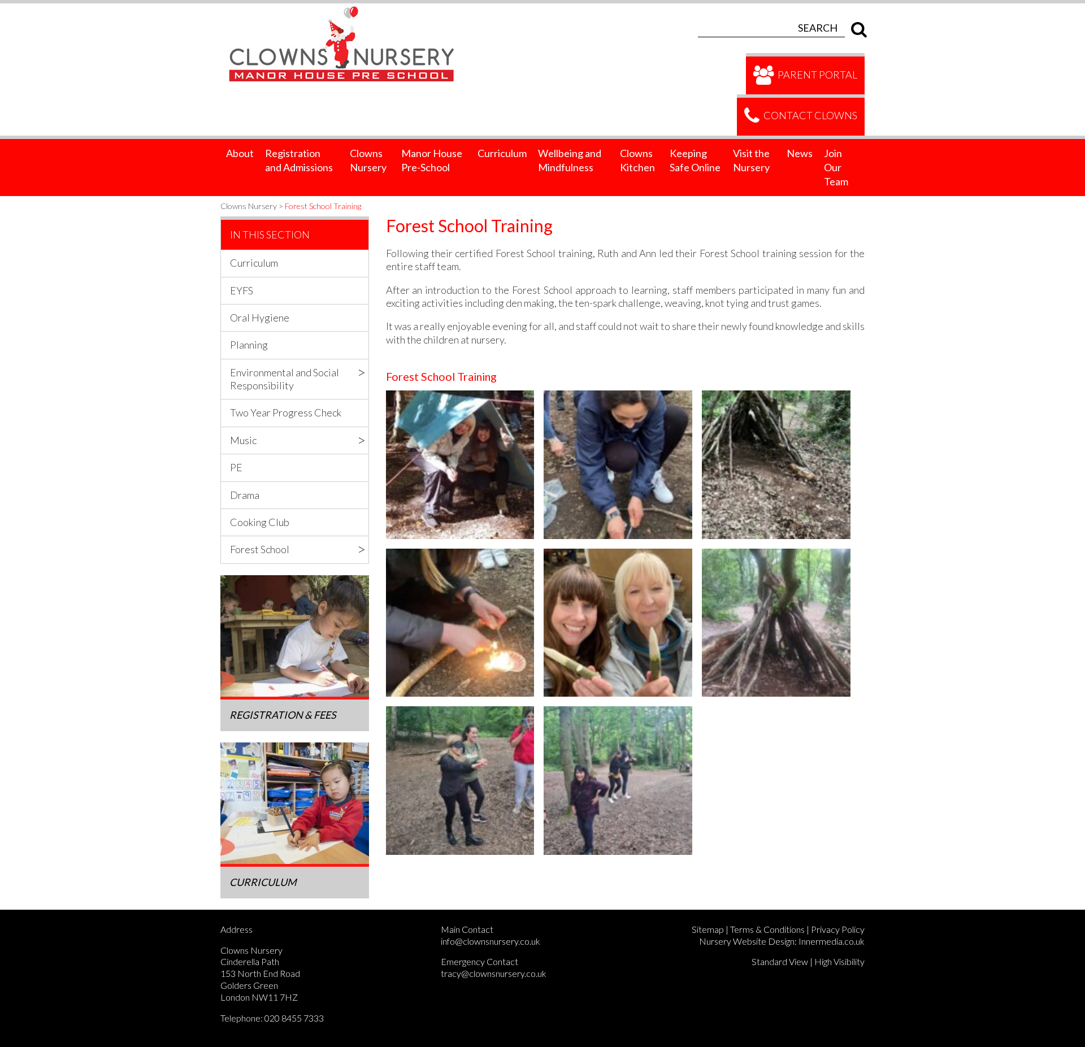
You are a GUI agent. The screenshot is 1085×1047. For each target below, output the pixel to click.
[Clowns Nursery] (348, 9)
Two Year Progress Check (285, 412)
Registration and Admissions (299, 160)
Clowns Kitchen (637, 160)
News (800, 153)
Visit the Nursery (751, 160)
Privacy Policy (838, 929)
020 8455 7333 (294, 1018)
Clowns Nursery (368, 160)
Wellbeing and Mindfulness (569, 160)
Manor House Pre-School (431, 160)
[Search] (856, 27)
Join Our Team (836, 167)
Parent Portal (816, 74)
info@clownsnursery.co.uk (490, 941)
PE (236, 467)
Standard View (780, 961)
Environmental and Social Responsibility (284, 379)
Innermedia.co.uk (831, 941)
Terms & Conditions (767, 929)
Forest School (259, 549)
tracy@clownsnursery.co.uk (493, 973)
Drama (244, 495)
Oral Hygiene (259, 317)
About (240, 153)
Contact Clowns (809, 115)
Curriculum (502, 153)
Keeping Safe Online (695, 160)
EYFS (241, 290)
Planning (249, 344)
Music (243, 440)
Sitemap (708, 929)
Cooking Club (259, 522)
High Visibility (839, 961)
